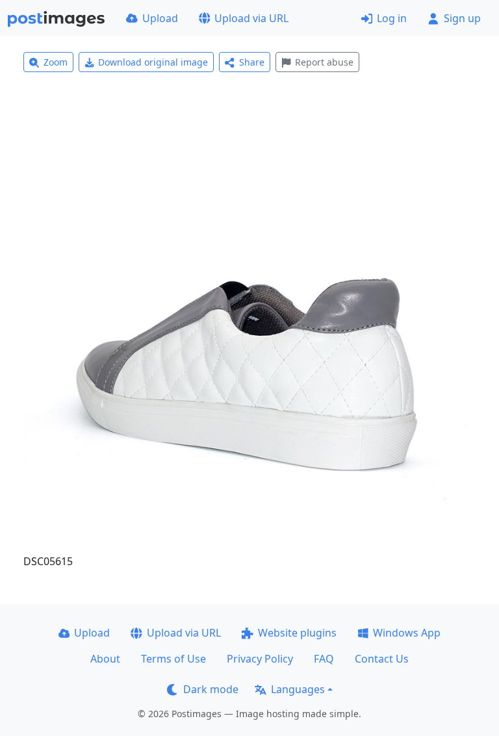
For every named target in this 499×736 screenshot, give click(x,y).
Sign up (462, 18)
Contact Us (382, 659)
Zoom (56, 62)
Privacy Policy (260, 659)
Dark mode (210, 689)
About (105, 659)
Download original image (153, 62)
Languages (298, 689)
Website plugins (297, 633)
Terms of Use (173, 659)
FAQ (324, 659)
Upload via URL (251, 18)
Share (251, 62)
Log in (392, 18)
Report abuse (324, 62)
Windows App (407, 633)
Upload (160, 18)
